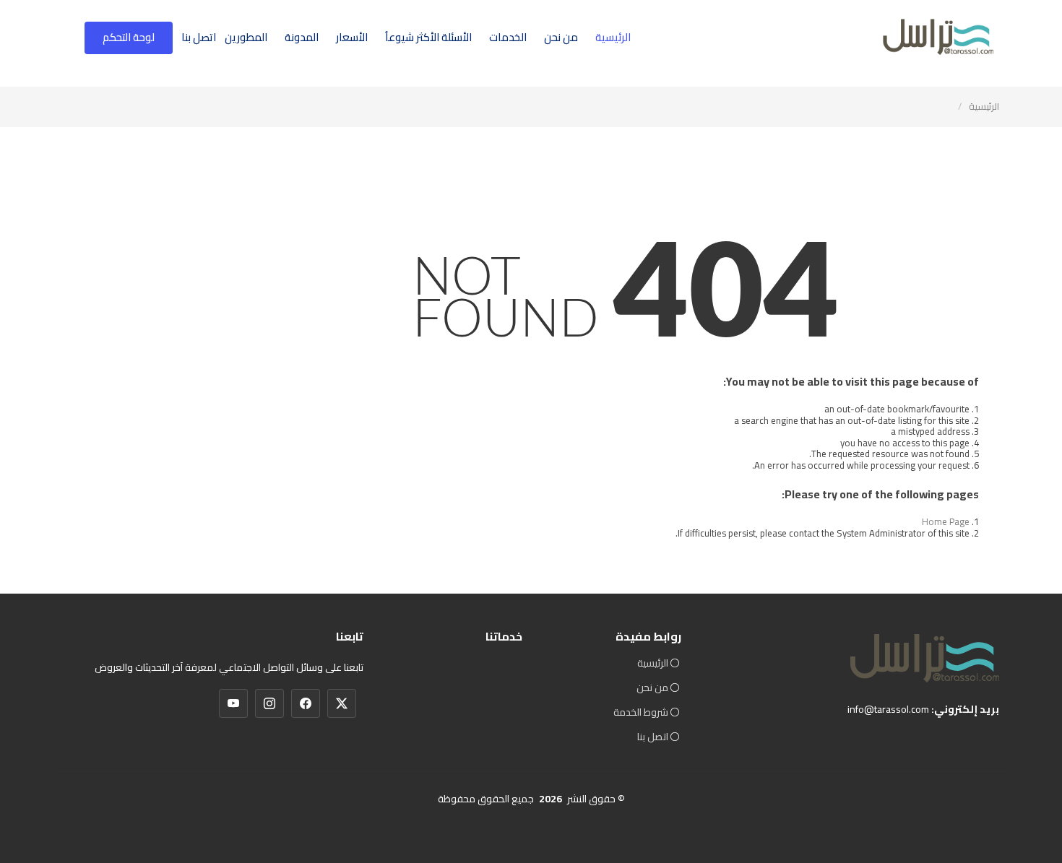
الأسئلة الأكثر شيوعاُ (428, 37)
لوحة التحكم (129, 37)
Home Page (946, 521)
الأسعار (352, 37)
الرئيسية (613, 37)
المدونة (302, 37)
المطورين (246, 37)
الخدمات (508, 37)
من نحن (561, 37)
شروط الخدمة (640, 712)
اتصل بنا (198, 37)
